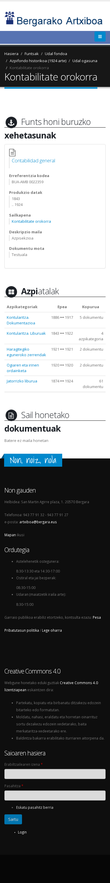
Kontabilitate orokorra (29, 67)
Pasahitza (13, 785)
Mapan (10, 534)
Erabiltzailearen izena (23, 764)
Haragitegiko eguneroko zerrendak (26, 351)
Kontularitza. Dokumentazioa (21, 320)
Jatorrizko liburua (22, 381)
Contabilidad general (33, 160)
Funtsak (32, 53)
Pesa (97, 617)
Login (22, 832)
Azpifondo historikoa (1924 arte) (38, 60)
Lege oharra (52, 630)
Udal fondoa (56, 53)
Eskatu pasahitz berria (34, 807)
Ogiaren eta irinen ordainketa (23, 367)
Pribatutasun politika (21, 630)
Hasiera (11, 53)
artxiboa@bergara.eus (38, 521)
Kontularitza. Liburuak (26, 333)
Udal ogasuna (84, 60)
